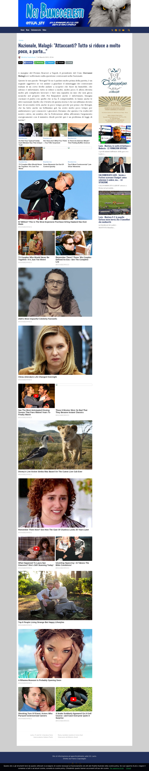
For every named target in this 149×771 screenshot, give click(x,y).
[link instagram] (119, 30)
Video (44, 30)
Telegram (51, 62)
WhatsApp (40, 62)
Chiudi (128, 768)
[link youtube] (123, 30)
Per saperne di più (117, 768)
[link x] (112, 30)
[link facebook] (116, 30)
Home (22, 30)
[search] (129, 30)
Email (70, 62)
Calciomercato (36, 30)
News (27, 30)
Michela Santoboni (28, 57)
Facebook (29, 62)
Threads (61, 62)
